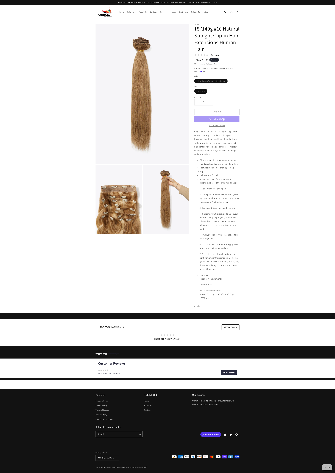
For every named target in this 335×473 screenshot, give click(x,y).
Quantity (197, 97)
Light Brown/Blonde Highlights (212, 81)
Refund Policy (101, 405)
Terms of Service (102, 410)
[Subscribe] (140, 434)
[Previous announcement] (96, 2)
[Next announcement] (238, 2)
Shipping (197, 64)
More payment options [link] (217, 125)
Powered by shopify (140, 467)
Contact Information (104, 419)
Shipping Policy (102, 401)
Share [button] (199, 306)
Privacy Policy (101, 415)
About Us (148, 405)
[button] (131, 12)
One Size (202, 92)
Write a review (230, 327)
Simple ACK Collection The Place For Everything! (117, 467)
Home (146, 401)
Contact (147, 410)
